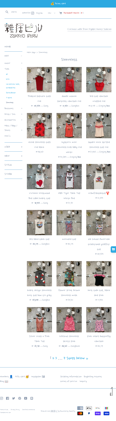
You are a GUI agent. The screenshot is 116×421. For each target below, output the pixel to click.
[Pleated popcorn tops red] (39, 79)
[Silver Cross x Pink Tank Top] (39, 319)
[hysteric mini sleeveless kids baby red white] (69, 125)
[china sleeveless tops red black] (39, 125)
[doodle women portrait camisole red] (69, 79)
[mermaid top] (69, 222)
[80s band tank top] (39, 222)
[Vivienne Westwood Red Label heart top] (39, 176)
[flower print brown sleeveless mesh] (69, 273)
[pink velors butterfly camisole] (98, 319)
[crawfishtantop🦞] (98, 176)
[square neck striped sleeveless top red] (98, 125)
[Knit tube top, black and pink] (98, 273)
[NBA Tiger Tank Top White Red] (69, 176)
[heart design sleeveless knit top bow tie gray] (39, 273)
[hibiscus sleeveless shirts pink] (69, 319)
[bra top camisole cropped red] (98, 79)
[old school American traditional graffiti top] (98, 222)
